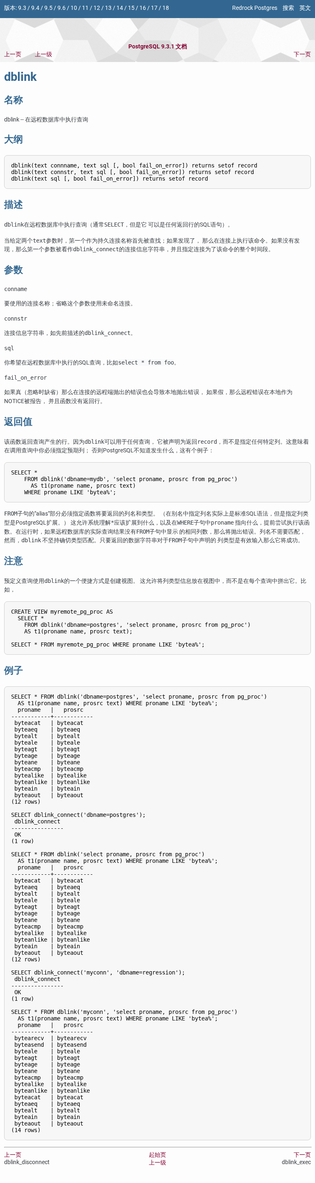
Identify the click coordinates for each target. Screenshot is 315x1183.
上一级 (43, 54)
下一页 (302, 54)
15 (131, 8)
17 (154, 8)
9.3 (22, 8)
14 (119, 8)
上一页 (12, 54)
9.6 (61, 8)
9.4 (35, 8)
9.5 (48, 8)
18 (165, 8)
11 (85, 8)
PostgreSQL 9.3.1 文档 (157, 46)
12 (97, 8)
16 (142, 8)
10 (74, 8)
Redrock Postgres (254, 8)
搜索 (288, 8)
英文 (305, 8)
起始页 (157, 1154)
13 (108, 8)
